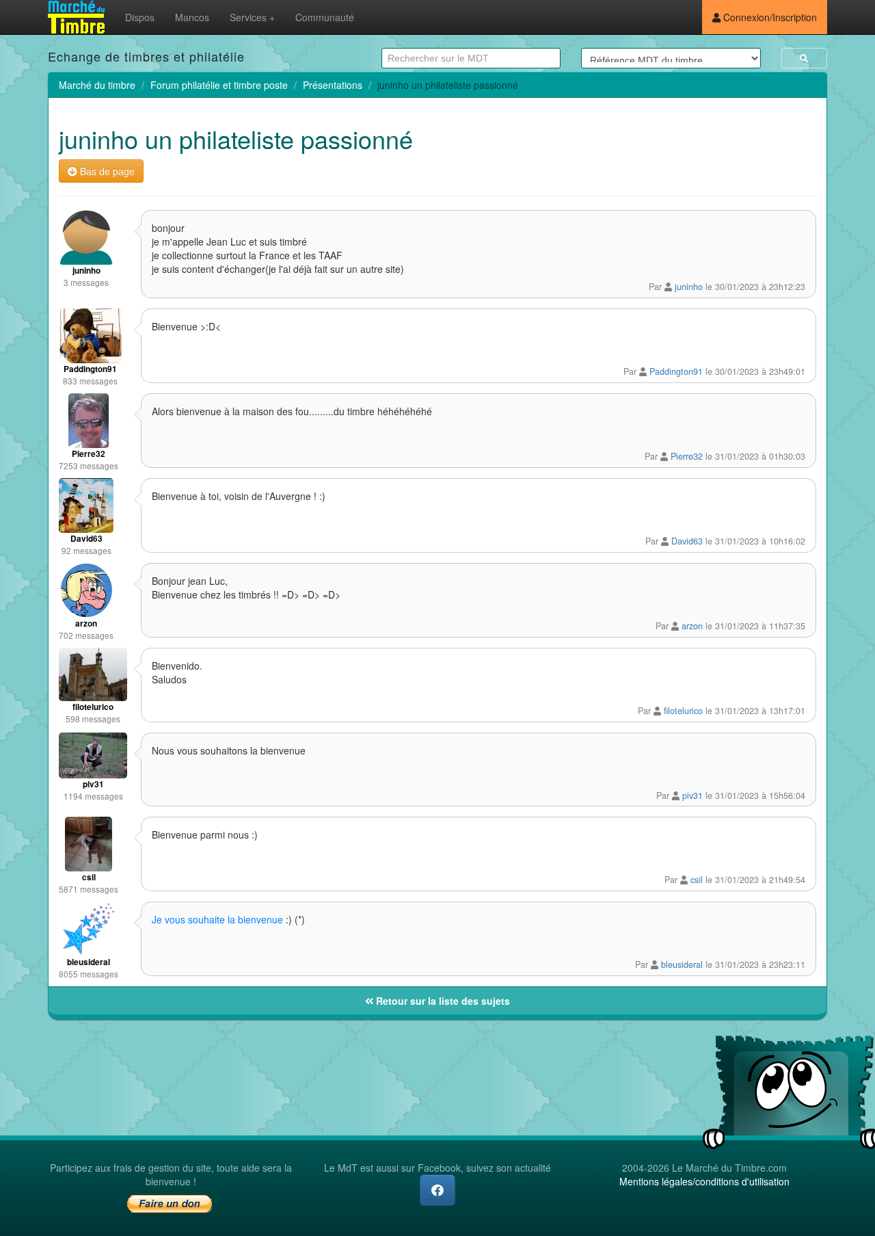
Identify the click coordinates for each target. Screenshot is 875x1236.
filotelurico (683, 711)
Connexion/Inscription (769, 17)
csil (696, 879)
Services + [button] (252, 17)
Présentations (332, 85)
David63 (687, 541)
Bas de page (106, 171)
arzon (692, 626)
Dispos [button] (139, 17)
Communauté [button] (324, 17)
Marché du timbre (97, 85)
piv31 (692, 795)
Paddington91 (676, 371)
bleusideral (682, 964)
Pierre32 (687, 456)
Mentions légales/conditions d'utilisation (704, 1181)
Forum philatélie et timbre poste (219, 85)
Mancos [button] (192, 17)
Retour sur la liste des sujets (441, 1001)
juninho (689, 286)
